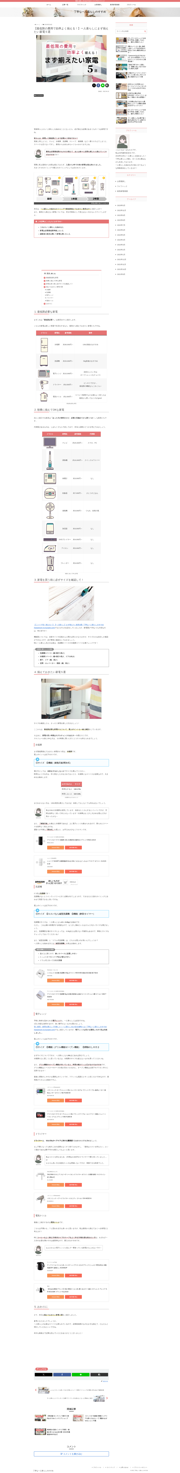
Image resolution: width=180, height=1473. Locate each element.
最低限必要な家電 (52, 277)
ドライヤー (49, 298)
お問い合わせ (124, 1467)
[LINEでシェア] (103, 85)
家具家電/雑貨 (39, 95)
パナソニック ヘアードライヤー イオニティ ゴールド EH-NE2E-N (69, 1198)
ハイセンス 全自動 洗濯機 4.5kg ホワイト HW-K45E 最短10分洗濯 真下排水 (72, 973)
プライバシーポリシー (140, 1467)
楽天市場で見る (73, 847)
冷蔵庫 (48, 289)
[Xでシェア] (94, 85)
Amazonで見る (56, 847)
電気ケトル (49, 300)
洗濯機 (48, 292)
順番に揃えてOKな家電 (54, 281)
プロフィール (97, 1467)
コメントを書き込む (72, 1454)
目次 (48, 273)
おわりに (49, 303)
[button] (107, 85)
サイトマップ (111, 1467)
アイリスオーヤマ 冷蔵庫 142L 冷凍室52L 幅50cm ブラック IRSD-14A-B (71, 840)
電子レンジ (49, 295)
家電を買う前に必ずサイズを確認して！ (59, 284)
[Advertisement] (71, 111)
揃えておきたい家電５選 (54, 287)
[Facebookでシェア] (98, 85)
